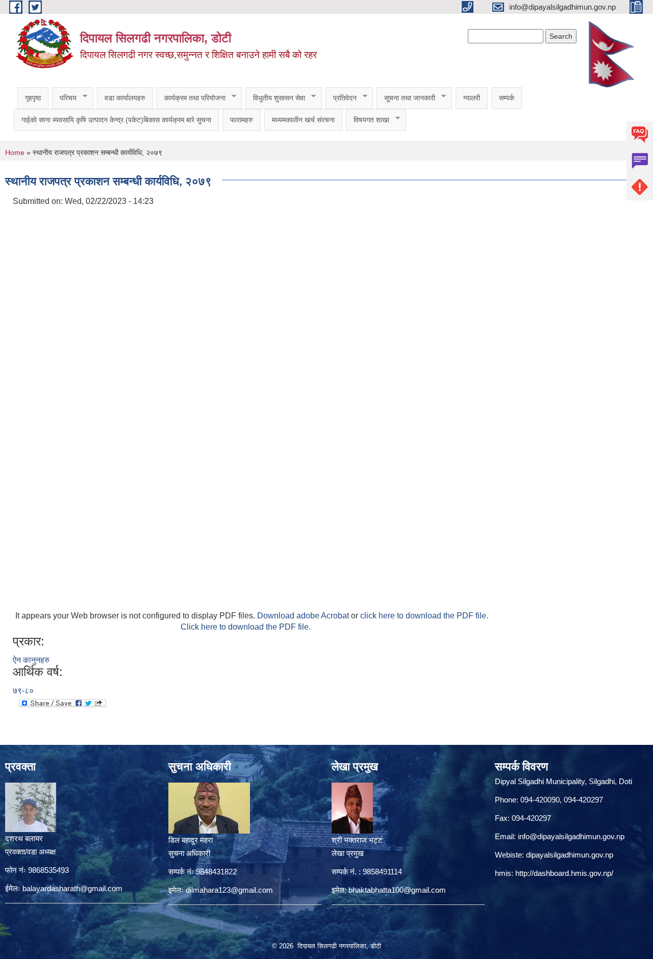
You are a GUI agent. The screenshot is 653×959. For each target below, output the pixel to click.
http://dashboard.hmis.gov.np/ (564, 873)
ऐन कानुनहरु (31, 660)
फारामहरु (241, 120)
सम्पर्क (506, 98)
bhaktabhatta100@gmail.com (397, 890)
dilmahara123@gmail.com (229, 890)
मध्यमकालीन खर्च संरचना (303, 120)
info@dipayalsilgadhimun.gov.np (571, 836)
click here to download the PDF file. (424, 615)
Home (14, 152)
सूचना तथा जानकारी (405, 98)
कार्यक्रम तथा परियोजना (191, 98)
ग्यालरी (471, 98)
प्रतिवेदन (341, 98)
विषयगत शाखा (367, 120)
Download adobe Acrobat (304, 615)
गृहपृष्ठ (33, 98)
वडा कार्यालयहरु (125, 98)
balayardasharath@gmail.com (72, 888)
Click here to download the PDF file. (246, 627)
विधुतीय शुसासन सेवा (275, 98)
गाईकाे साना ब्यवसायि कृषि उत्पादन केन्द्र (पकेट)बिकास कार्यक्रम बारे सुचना (116, 120)
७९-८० (23, 690)
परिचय (64, 98)
